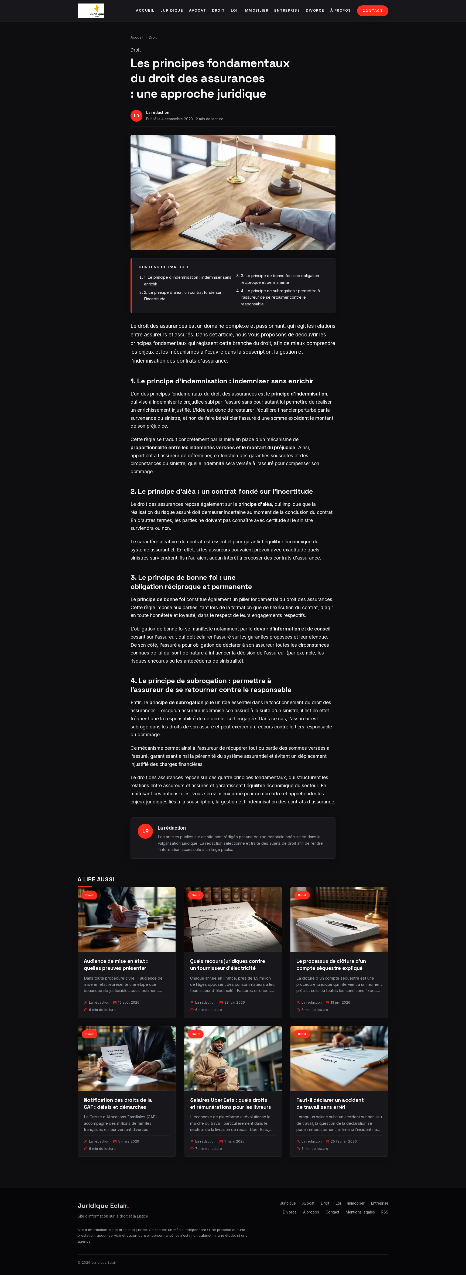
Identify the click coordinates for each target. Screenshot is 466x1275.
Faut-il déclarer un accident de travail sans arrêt (330, 1103)
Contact (372, 11)
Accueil (145, 10)
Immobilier (256, 10)
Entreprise (287, 10)
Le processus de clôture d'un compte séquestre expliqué (331, 964)
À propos (340, 10)
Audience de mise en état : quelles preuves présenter (116, 964)
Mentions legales (360, 1212)
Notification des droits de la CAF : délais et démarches (118, 1103)
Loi (234, 10)
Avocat (197, 10)
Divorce (315, 10)
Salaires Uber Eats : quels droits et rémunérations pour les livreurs (230, 1103)
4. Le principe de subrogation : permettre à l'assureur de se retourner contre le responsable (280, 297)
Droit (218, 10)
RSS (384, 1212)
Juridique (171, 10)
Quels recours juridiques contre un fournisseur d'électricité (227, 964)
